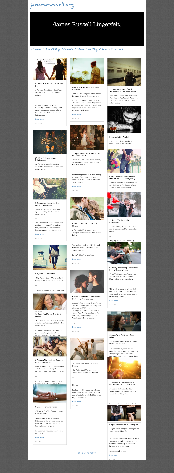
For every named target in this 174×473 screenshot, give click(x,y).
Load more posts (87, 453)
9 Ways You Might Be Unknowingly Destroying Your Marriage (86, 298)
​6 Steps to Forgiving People (46, 407)
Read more (39, 119)
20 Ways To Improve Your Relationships (45, 159)
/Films (79, 50)
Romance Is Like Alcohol (119, 137)
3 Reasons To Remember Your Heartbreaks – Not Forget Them (122, 384)
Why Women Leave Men (45, 274)
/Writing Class (96, 50)
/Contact (116, 50)
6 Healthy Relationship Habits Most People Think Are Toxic (123, 269)
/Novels (67, 50)
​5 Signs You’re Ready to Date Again (123, 425)
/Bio (46, 50)
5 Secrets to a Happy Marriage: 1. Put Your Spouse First (48, 204)
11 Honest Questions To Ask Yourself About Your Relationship (122, 90)
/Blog (55, 50)
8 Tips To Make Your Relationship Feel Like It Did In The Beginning (122, 177)
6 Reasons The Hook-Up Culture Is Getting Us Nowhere (49, 361)
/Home (36, 50)
